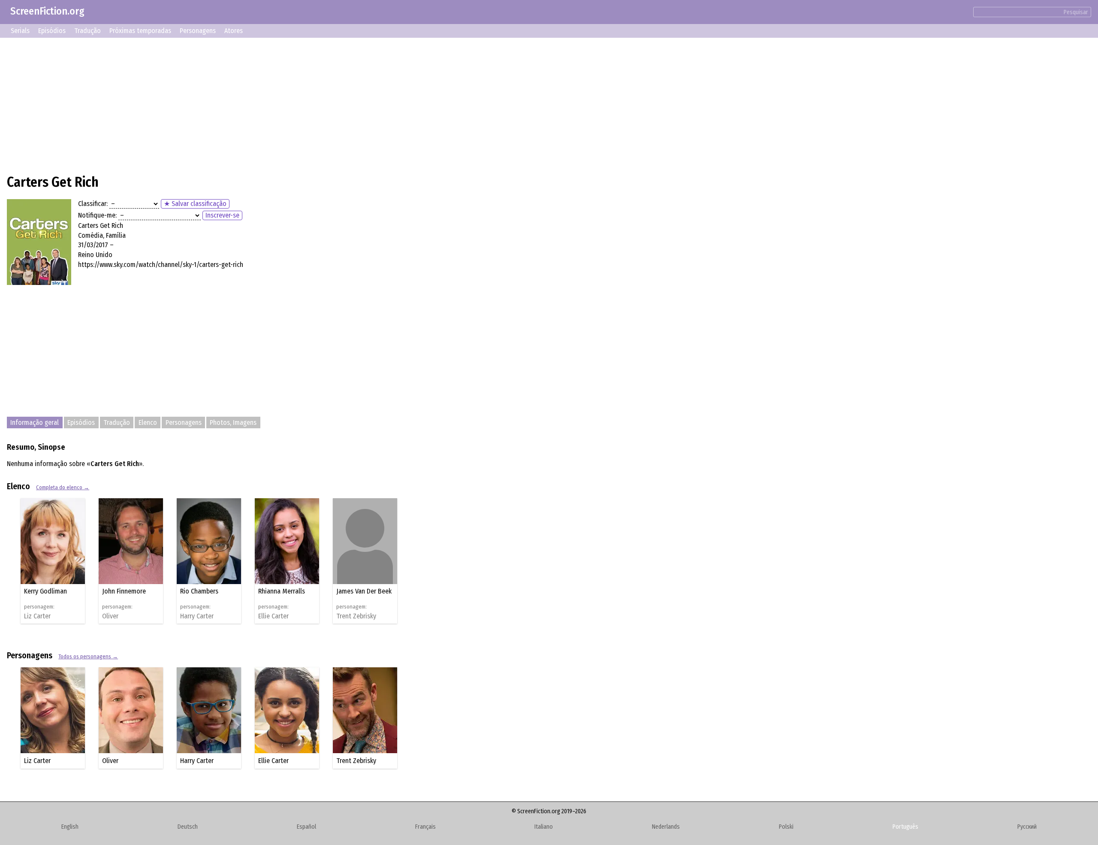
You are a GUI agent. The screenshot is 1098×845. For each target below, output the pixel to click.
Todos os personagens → (88, 656)
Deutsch (188, 826)
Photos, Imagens (233, 422)
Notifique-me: (97, 215)
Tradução (87, 31)
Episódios (52, 31)
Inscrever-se (222, 215)
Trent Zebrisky (356, 616)
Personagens (198, 31)
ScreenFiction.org (47, 11)
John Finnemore (124, 591)
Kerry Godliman (45, 591)
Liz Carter (37, 616)
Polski (786, 826)
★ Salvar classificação (195, 204)
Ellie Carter (273, 616)
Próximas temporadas (140, 31)
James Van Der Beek (364, 591)
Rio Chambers (199, 591)
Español (306, 826)
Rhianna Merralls (281, 591)
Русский (1027, 826)
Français (425, 826)
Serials (20, 31)
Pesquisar (1076, 12)
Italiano (543, 826)
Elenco (148, 422)
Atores (233, 31)
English (69, 826)
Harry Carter (197, 616)
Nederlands (666, 826)
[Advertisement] (264, 105)
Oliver (110, 616)
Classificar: (93, 204)
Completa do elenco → (62, 487)
